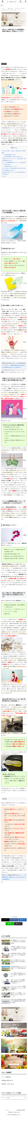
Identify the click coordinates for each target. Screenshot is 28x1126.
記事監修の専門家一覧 (7, 1080)
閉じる (15, 147)
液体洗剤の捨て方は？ (10, 154)
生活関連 (4, 63)
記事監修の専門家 (21, 1110)
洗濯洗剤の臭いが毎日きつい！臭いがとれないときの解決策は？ (14, 877)
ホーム (7, 1110)
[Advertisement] (14, 47)
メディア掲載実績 (6, 1077)
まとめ (4, 176)
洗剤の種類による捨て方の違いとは (13, 156)
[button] (18, 923)
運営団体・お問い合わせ (7, 1084)
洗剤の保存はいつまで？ (10, 166)
